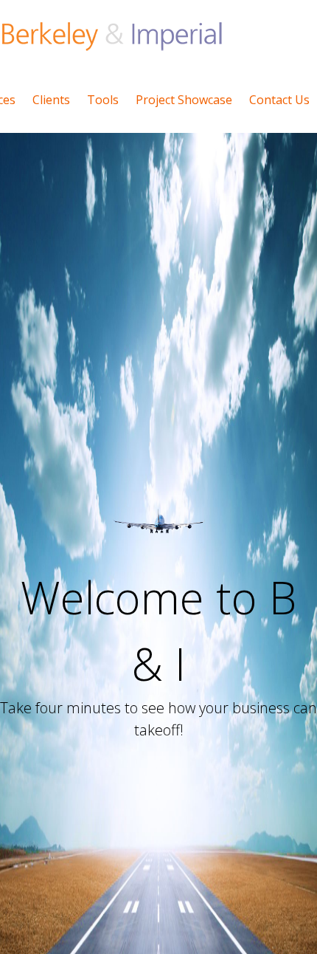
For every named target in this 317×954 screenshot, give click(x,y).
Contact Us (279, 100)
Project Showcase (184, 100)
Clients (51, 100)
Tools (103, 100)
